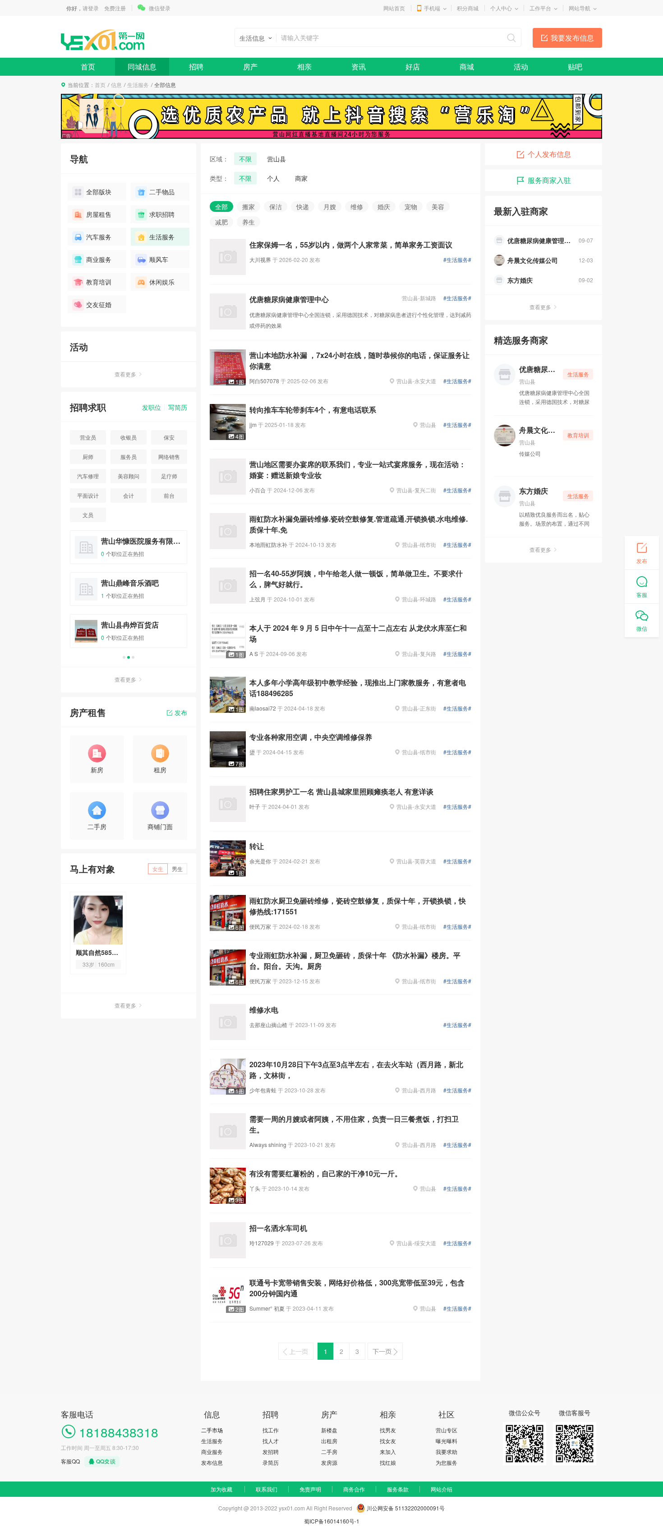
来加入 (388, 1451)
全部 (221, 206)
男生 (177, 868)
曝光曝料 (446, 1441)
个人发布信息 (549, 154)
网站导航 (579, 8)
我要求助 (446, 1451)
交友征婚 (98, 304)
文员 (88, 514)
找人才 (270, 1441)
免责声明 (310, 1489)
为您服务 (446, 1462)
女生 (157, 868)
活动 (521, 66)
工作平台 (540, 8)
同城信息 (142, 66)
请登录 (91, 8)
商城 (467, 66)
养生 (248, 221)
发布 (181, 712)
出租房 (329, 1441)
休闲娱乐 (162, 281)
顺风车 (158, 259)
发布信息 (212, 1462)
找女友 (388, 1441)
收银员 (128, 437)
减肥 (221, 221)
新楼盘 (329, 1430)
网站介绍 (441, 1489)
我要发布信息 (572, 37)
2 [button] (128, 657)
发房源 (329, 1462)
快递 (302, 206)
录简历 (270, 1462)
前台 (169, 495)
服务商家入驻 (549, 180)
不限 (245, 158)
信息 (116, 84)
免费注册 (115, 8)
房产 (250, 66)
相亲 (304, 66)
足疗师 (169, 476)
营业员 (88, 437)
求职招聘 (162, 214)
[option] (128, 593)
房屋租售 (98, 214)
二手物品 (162, 191)
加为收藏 (221, 1489)
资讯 (358, 66)
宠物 (411, 206)
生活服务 (138, 84)
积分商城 (468, 8)
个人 (273, 178)
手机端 (432, 8)
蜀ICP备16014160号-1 (331, 1521)
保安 (169, 437)
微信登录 (159, 8)
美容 (438, 206)
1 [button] (124, 657)
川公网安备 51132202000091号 (406, 1508)
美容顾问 (128, 476)
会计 (128, 495)
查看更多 (125, 374)
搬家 (248, 206)
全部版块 (98, 191)
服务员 (128, 456)
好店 (412, 66)
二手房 (329, 1451)
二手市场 (212, 1430)
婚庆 (384, 206)
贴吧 (575, 66)
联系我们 (266, 1489)
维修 (356, 206)
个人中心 (501, 8)
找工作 (270, 1430)
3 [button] (133, 657)
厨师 (88, 456)
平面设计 (88, 495)
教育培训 (98, 281)
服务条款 (398, 1489)
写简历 (177, 407)
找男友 (388, 1430)
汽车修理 (88, 476)
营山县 (276, 158)
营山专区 (446, 1430)
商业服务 (98, 259)
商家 (301, 178)
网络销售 (169, 456)
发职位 (151, 407)
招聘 (196, 66)
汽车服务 (98, 236)
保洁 (275, 206)
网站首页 (394, 8)
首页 (88, 66)
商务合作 (354, 1489)
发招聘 (270, 1451)
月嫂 (329, 206)
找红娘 (388, 1462)
